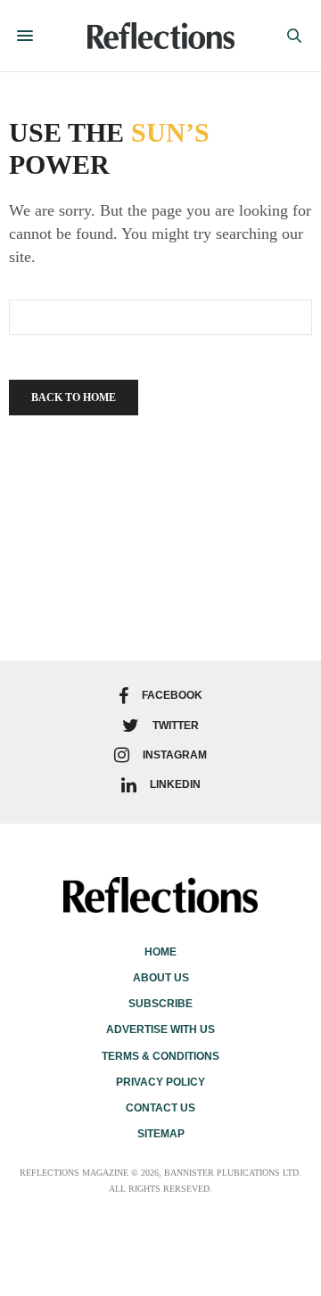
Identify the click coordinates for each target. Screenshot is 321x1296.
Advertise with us (160, 1029)
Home (160, 952)
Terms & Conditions (160, 1056)
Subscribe (160, 1003)
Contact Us (160, 1108)
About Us (161, 978)
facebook (172, 695)
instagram (175, 755)
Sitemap (161, 1134)
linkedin (175, 784)
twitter (175, 725)
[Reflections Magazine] (161, 35)
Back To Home (73, 397)
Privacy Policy (160, 1082)
